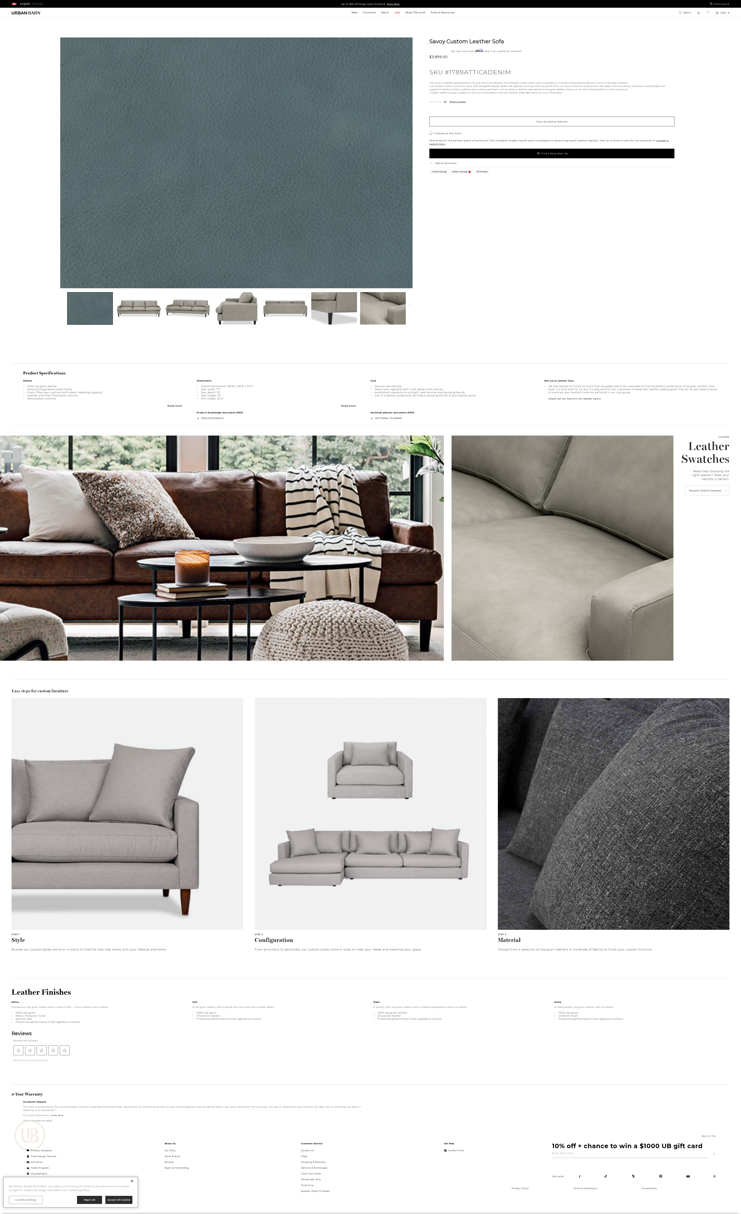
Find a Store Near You (554, 153)
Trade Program (40, 1168)
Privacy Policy (520, 1188)
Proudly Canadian (41, 1150)
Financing (307, 1185)
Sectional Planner (388, 418)
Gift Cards (37, 1162)
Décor (385, 12)
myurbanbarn (39, 1173)
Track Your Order (311, 1173)
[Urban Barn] (29, 1136)
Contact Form (456, 1150)
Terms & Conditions (585, 1188)
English (206, 418)
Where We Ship (311, 1179)
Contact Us (307, 1150)
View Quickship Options (552, 121)
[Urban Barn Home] (26, 12)
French (218, 418)
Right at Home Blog (177, 1168)
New (355, 12)
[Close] (132, 1181)
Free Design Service (41, 1156)
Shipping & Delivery (313, 1162)
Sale (397, 12)
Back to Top (709, 1136)
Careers (169, 1162)
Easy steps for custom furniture (40, 691)
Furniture (369, 12)
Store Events (172, 1156)
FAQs (304, 1156)
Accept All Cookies (118, 1199)
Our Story (170, 1150)
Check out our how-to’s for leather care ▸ (574, 398)
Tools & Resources (443, 12)
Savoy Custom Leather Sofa (466, 41)
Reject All (89, 1199)
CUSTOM (724, 437)
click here (57, 1115)
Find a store (721, 3)
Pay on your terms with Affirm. (370, 4)
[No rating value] (436, 101)
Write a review (458, 101)
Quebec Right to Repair (315, 1191)
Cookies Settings (25, 1199)
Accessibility (649, 1188)
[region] (70, 1192)
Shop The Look (415, 12)
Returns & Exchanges (314, 1168)
